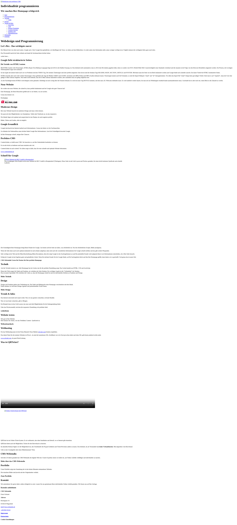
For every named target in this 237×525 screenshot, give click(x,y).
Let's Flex (11, 25)
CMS (9, 20)
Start (5, 15)
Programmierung (9, 16)
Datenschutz (5, 516)
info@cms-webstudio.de (8, 507)
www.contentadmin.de (7, 151)
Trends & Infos (8, 23)
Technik (6, 18)
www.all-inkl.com (6, 338)
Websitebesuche (12, 33)
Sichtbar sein (12, 31)
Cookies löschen (13, 30)
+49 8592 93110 (5, 510)
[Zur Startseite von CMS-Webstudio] (11, 1)
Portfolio (7, 36)
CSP (9, 26)
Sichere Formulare (13, 28)
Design (6, 21)
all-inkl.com (42, 332)
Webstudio (7, 35)
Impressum (4, 513)
